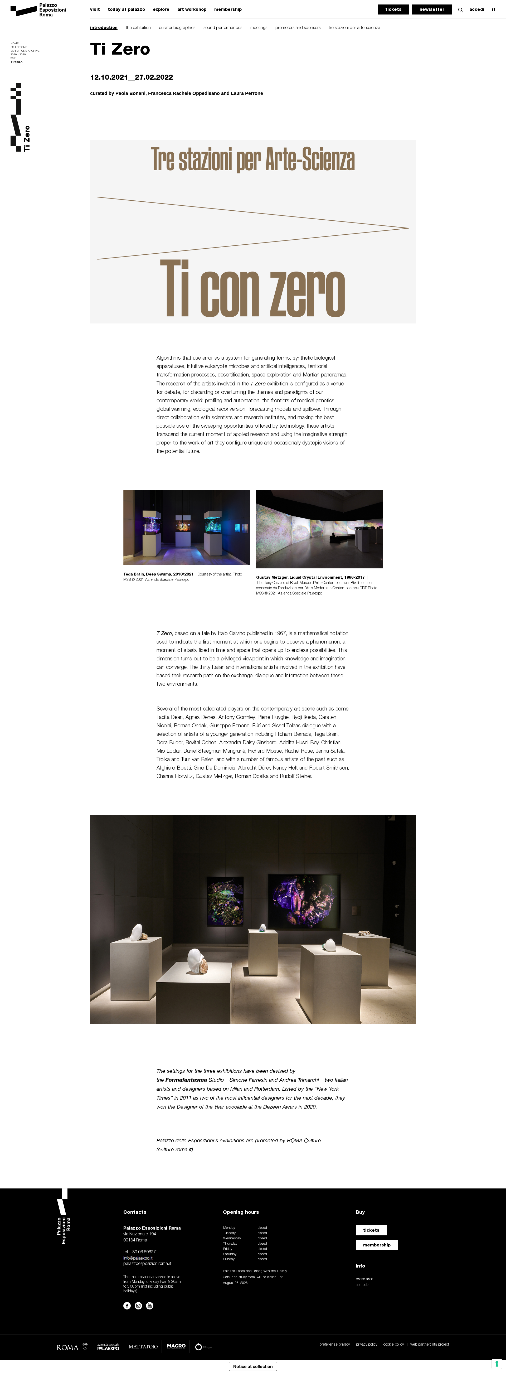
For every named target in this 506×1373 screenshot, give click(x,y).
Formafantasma (186, 1080)
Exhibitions (19, 47)
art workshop (191, 9)
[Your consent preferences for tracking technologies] (497, 1364)
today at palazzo (126, 9)
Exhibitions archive (25, 51)
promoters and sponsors (297, 28)
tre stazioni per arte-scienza (354, 28)
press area (364, 1279)
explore (161, 9)
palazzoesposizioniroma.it (147, 1264)
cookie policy (393, 1344)
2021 (14, 58)
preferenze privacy (334, 1344)
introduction (104, 27)
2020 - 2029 (18, 55)
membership (228, 9)
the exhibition (138, 28)
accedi (476, 9)
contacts (362, 1285)
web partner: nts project (429, 1344)
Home (14, 43)
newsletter (432, 9)
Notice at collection (253, 1366)
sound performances (222, 28)
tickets (393, 9)
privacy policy (366, 1344)
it (493, 9)
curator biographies (177, 28)
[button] (460, 9)
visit (95, 9)
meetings (258, 28)
